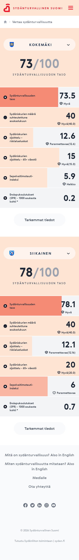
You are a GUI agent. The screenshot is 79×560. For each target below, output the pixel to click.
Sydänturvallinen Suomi (38, 8)
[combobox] (39, 45)
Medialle (39, 477)
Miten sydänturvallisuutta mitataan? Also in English (39, 466)
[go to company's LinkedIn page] (39, 505)
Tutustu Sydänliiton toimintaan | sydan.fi (39, 540)
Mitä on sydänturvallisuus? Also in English (39, 455)
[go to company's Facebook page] (25, 505)
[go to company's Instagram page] (46, 505)
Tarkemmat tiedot (40, 219)
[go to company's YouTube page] (53, 505)
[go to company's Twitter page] (32, 505)
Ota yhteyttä (39, 486)
